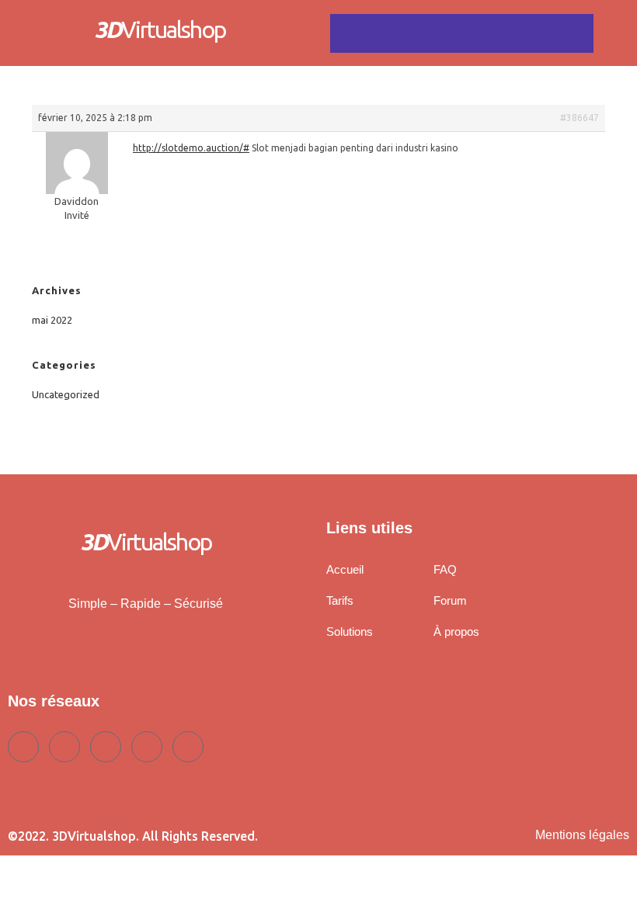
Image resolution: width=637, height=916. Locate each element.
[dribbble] (146, 746)
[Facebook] (23, 746)
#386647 (579, 118)
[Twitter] (64, 746)
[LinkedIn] (105, 746)
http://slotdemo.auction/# (191, 148)
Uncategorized (65, 394)
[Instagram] (188, 746)
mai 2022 (52, 319)
